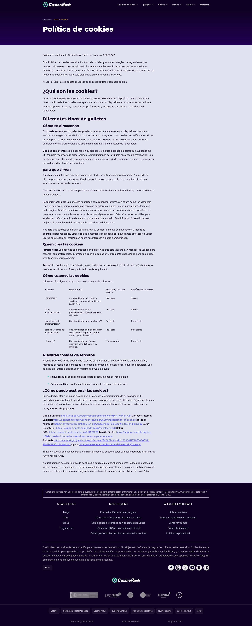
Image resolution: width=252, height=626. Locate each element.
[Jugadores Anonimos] (130, 595)
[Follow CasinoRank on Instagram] (178, 568)
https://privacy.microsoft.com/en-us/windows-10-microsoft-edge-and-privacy (98, 423)
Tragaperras (66, 528)
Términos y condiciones (81, 621)
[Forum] (164, 595)
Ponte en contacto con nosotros (178, 517)
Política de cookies (130, 621)
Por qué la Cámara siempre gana (118, 512)
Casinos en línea (127, 4)
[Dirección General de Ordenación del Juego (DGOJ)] (84, 595)
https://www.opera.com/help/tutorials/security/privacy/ (110, 444)
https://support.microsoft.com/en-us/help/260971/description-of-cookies (94, 419)
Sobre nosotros (178, 512)
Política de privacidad (178, 533)
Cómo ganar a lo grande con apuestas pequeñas (118, 522)
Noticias (204, 4)
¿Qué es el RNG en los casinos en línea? (118, 528)
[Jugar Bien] (112, 595)
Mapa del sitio (175, 621)
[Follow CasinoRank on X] (185, 568)
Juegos (146, 4)
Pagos (175, 4)
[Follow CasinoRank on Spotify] (199, 568)
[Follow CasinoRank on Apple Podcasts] (206, 568)
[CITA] (145, 595)
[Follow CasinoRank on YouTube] (192, 568)
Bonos (161, 4)
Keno (66, 517)
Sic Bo (66, 522)
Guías (189, 4)
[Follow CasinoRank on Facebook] (171, 568)
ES (46, 567)
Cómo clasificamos (178, 528)
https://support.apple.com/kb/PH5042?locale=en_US (86, 427)
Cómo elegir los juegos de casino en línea (118, 517)
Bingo (66, 512)
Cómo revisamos (178, 522)
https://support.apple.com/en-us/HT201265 (73, 432)
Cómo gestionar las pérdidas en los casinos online (118, 533)
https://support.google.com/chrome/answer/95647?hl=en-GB (96, 415)
